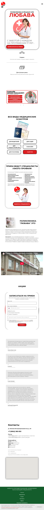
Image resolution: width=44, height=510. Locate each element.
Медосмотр (22, 494)
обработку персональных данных (22, 320)
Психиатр (27, 182)
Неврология (27, 175)
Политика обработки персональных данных (10, 507)
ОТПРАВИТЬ (22, 324)
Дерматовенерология (30, 177)
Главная (22, 492)
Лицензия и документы (22, 502)
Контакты (22, 498)
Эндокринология (12, 174)
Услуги (22, 496)
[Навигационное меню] (42, 4)
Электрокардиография (13, 175)
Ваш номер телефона (12, 306)
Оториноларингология (13, 180)
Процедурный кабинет (30, 181)
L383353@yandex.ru (13, 435)
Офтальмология (28, 174)
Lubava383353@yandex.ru (15, 437)
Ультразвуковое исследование (15, 177)
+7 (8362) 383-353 (14, 431)
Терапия (10, 178)
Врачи (22, 500)
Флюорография (11, 176)
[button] (15, 47)
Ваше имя (9, 301)
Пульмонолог (11, 181)
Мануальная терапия (29, 176)
